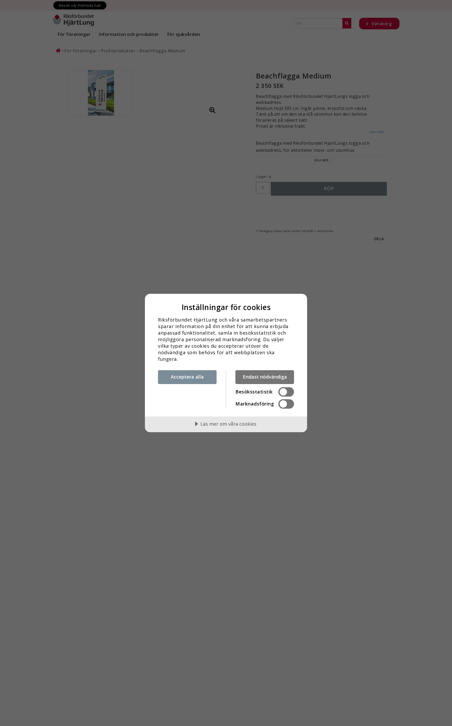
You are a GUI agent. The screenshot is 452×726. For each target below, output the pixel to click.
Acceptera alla (187, 377)
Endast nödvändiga (265, 377)
